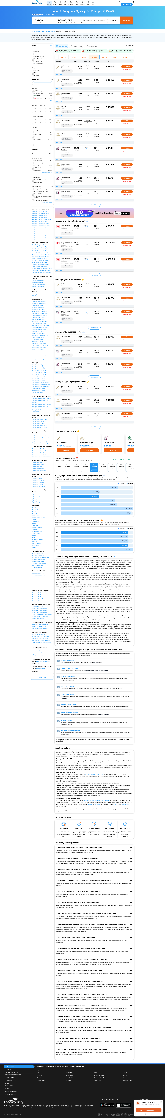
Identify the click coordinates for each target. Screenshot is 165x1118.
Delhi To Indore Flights (38, 365)
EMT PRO (125, 1075)
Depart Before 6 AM (39, 56)
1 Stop (35, 73)
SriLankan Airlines (37, 543)
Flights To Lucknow (37, 500)
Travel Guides (69, 1075)
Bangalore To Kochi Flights (39, 235)
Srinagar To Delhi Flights (39, 359)
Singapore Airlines (37, 539)
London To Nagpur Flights (39, 427)
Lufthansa (35, 525)
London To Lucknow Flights (39, 425)
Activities (39, 1078)
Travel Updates (70, 1078)
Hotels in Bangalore (37, 607)
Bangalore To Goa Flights (39, 215)
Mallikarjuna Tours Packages (40, 636)
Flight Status (35, 654)
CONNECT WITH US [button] (10, 1080)
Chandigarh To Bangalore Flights (41, 272)
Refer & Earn (97, 1080)
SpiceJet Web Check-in (39, 581)
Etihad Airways (36, 521)
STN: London (37, 139)
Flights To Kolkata (37, 494)
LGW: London (37, 134)
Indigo (34, 523)
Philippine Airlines (37, 531)
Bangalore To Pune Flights (39, 221)
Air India (34, 512)
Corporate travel (99, 1078)
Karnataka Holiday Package (40, 628)
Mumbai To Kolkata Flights (39, 321)
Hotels (67, 1070)
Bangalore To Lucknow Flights (40, 231)
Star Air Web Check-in (38, 585)
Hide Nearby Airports (39, 54)
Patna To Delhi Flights (38, 337)
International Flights (48, 31)
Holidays (125, 1070)
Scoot (33, 537)
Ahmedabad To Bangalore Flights (42, 255)
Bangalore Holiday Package (40, 624)
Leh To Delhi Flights (37, 392)
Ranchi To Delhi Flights (38, 381)
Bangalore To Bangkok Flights (40, 439)
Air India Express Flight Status (40, 557)
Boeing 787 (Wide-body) (40, 189)
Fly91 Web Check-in (37, 587)
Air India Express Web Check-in (41, 577)
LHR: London (37, 132)
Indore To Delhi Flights (38, 390)
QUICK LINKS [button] (8, 1069)
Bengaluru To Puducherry (39, 593)
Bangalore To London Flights (40, 441)
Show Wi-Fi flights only (40, 180)
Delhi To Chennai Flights (39, 329)
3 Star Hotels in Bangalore (39, 609)
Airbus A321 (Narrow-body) (41, 191)
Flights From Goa (37, 466)
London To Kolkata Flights (39, 419)
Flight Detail (59, 75)
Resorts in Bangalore (38, 618)
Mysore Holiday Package (39, 626)
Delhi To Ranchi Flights (38, 388)
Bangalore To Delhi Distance (40, 449)
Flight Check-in (41, 1080)
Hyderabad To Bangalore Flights (41, 253)
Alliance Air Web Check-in (39, 583)
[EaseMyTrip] (37, 3)
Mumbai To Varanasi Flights (40, 335)
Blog (124, 1078)
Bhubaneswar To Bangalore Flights (42, 268)
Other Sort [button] (131, 46)
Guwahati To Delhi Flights (39, 371)
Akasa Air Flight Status (38, 559)
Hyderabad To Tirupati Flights (40, 373)
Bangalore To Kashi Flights (39, 435)
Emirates (34, 520)
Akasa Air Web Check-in (39, 579)
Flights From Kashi (37, 478)
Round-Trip (43, 14)
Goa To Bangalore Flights (39, 259)
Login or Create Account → (149, 1110)
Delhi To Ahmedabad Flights (40, 327)
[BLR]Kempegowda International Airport (67, 22)
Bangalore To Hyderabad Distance (42, 457)
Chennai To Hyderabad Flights (41, 386)
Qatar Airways (39, 63)
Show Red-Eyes (38, 182)
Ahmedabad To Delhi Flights (40, 313)
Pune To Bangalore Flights (39, 251)
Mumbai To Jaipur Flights (39, 343)
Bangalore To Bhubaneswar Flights (42, 239)
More (51, 100)
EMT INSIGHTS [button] (9, 1086)
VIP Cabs (68, 1080)
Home (33, 31)
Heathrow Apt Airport (38, 280)
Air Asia (34, 508)
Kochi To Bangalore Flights (39, 262)
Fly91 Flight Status (37, 567)
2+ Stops (36, 75)
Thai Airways (35, 545)
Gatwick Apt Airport (37, 282)
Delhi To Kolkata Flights (38, 317)
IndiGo (90, 804)
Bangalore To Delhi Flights (39, 211)
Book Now (127, 66)
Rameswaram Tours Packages (41, 640)
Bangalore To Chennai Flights (40, 233)
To (59, 18)
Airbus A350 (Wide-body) (41, 200)
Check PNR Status (99, 1075)
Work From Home (128, 1080)
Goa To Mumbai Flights (38, 333)
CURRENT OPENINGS (10, 1095)
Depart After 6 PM (38, 59)
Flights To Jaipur (36, 496)
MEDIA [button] (7, 1089)
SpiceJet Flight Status (38, 561)
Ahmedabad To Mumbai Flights (41, 325)
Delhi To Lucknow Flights (39, 367)
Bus (38, 1072)
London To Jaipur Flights (39, 421)
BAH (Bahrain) (38, 160)
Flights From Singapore (38, 480)
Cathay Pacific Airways (38, 518)
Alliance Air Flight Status (39, 563)
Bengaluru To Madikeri (38, 599)
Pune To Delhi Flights (38, 307)
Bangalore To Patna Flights (40, 237)
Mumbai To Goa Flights (38, 309)
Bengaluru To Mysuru (38, 601)
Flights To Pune (36, 498)
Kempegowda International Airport (38, 669)
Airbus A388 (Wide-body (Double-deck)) (43, 196)
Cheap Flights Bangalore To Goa (41, 404)
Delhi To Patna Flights (38, 331)
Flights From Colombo (38, 486)
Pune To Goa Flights (37, 339)
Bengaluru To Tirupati (38, 595)
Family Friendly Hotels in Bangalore (42, 614)
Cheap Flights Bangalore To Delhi (41, 398)
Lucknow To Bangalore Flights (40, 264)
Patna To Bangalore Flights (40, 266)
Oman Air (35, 529)
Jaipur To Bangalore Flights (40, 261)
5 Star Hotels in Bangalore (39, 612)
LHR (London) (37, 170)
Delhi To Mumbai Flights (39, 301)
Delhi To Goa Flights (37, 305)
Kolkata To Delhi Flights (38, 319)
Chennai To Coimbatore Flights (41, 385)
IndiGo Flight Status (37, 553)
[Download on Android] (107, 1107)
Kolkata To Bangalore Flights (40, 249)
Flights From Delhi (37, 463)
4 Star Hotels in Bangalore (39, 610)
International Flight (37, 652)
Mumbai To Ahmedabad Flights (41, 353)
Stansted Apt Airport (38, 286)
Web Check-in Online (38, 656)
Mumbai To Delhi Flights (39, 303)
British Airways (36, 516)
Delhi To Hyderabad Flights (40, 315)
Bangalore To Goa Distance (40, 453)
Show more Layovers (47, 172)
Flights (38, 31)
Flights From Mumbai (38, 464)
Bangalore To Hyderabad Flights (41, 219)
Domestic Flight (36, 650)
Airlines (125, 1072)
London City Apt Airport (38, 284)
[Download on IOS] (123, 1107)
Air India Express (37, 510)
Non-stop (36, 51)
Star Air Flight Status (37, 565)
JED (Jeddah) (37, 168)
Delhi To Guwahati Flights (39, 347)
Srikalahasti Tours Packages (40, 638)
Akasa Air (35, 514)
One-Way (36, 14)
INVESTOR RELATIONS (11, 1091)
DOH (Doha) (37, 165)
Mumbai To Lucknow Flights (40, 357)
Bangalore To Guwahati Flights (41, 225)
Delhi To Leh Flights (37, 341)
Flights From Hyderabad (39, 470)
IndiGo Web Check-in (38, 573)
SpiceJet (34, 541)
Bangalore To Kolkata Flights (40, 217)
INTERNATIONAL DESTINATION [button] (13, 1075)
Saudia (38, 95)
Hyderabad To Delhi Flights (40, 311)
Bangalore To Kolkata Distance (41, 455)
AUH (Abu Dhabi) (38, 163)
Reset (51, 45)
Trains (96, 1070)
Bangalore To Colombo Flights (41, 443)
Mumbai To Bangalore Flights (40, 247)
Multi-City (51, 14)
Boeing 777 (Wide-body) (40, 194)
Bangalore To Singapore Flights (41, 437)
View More (94, 205)
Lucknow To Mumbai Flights (40, 377)
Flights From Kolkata (38, 468)
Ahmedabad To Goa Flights (40, 345)
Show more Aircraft (47, 202)
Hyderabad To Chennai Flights (41, 383)
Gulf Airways (39, 61)
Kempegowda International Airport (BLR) (96, 800)
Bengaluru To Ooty (37, 597)
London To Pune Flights (38, 423)
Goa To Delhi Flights (37, 349)
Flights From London (37, 484)
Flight (38, 1070)
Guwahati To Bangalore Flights (41, 270)
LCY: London (37, 137)
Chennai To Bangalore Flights (40, 257)
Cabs (95, 1072)
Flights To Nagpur (37, 502)
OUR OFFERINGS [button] (9, 1067)
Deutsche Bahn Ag (41, 98)
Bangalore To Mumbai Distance (41, 451)
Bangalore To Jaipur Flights (40, 227)
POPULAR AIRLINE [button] (10, 1078)
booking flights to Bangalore (94, 774)
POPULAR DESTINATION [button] (11, 1072)
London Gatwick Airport (43, 661)
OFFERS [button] (7, 1083)
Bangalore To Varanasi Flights (40, 223)
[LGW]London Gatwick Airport (41, 22)
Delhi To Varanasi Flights (39, 369)
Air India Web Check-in (38, 575)
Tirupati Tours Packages (39, 634)
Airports (39, 1075)
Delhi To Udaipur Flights (38, 379)
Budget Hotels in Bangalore (40, 616)
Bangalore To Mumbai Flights (40, 213)
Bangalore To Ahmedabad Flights (42, 229)
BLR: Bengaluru (38, 145)
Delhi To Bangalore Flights (39, 245)
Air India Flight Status (38, 555)
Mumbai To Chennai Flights (40, 355)
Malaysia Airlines (37, 527)
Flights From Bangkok (38, 482)
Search (126, 20)
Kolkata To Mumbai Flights (39, 351)
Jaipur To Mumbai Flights (39, 375)
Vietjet (34, 547)
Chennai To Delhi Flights (39, 323)
